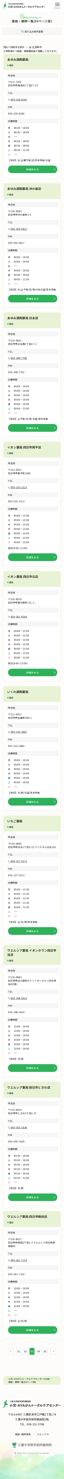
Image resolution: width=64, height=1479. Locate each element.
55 (45, 1351)
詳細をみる (32, 169)
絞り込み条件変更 (34, 31)
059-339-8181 (19, 99)
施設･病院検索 (23, 1434)
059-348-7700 (19, 358)
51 (19, 1351)
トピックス (43, 1434)
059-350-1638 (19, 1127)
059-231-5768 (35, 1424)
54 (38, 1351)
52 (25, 1351)
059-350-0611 (19, 229)
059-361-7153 (19, 1260)
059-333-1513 (19, 487)
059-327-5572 (19, 861)
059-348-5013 (19, 998)
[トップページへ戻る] (24, 6)
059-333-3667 (19, 732)
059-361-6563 (19, 616)
